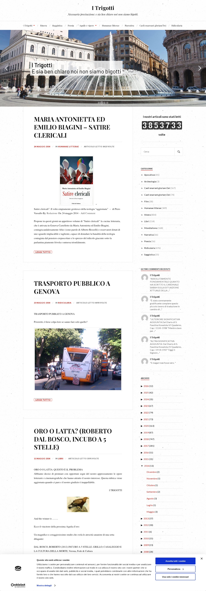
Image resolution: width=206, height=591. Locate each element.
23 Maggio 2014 (42, 303)
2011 (146, 531)
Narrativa (129, 25)
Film (146, 201)
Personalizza (174, 569)
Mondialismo (150, 228)
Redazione (52, 213)
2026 (146, 386)
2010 (146, 538)
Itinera (43, 25)
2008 (146, 551)
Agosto (150, 498)
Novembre (152, 478)
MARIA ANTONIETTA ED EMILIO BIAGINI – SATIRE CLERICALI (72, 127)
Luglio (150, 505)
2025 (146, 392)
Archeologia (150, 181)
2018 (146, 439)
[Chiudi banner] (202, 559)
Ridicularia (177, 25)
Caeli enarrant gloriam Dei (153, 25)
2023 (146, 405)
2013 (146, 518)
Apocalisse (149, 174)
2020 (146, 425)
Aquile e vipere (86, 25)
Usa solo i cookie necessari (175, 577)
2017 (146, 445)
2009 (146, 545)
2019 (146, 432)
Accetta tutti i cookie (176, 561)
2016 (146, 452)
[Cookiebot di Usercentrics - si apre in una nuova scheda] (18, 585)
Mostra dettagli (44, 585)
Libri (60, 458)
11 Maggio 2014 (42, 458)
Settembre (152, 491)
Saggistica (57, 25)
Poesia (71, 25)
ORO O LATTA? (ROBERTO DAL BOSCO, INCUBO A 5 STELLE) (73, 439)
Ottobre (151, 485)
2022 (146, 412)
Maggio (150, 511)
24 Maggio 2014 (42, 146)
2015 (146, 459)
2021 (146, 419)
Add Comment (88, 213)
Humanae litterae (110, 25)
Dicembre (151, 472)
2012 (146, 525)
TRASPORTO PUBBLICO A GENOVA (72, 287)
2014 (146, 465)
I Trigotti (103, 7)
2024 (146, 399)
